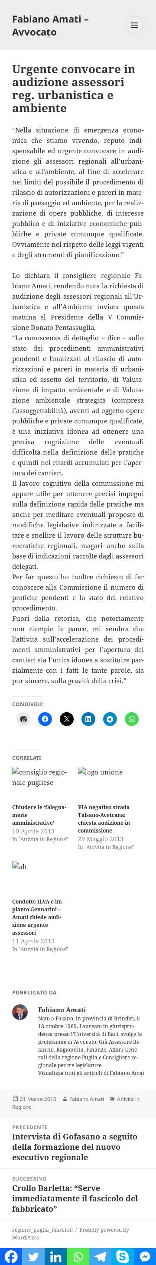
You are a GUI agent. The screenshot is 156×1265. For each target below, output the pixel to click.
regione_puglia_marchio (42, 1229)
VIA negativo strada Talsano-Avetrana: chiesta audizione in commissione (104, 819)
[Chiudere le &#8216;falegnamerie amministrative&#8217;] (40, 783)
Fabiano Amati (86, 1099)
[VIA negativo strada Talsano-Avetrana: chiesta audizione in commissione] (106, 783)
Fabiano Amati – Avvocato (50, 25)
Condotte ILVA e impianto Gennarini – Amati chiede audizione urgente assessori (38, 917)
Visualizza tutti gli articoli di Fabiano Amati (92, 1073)
